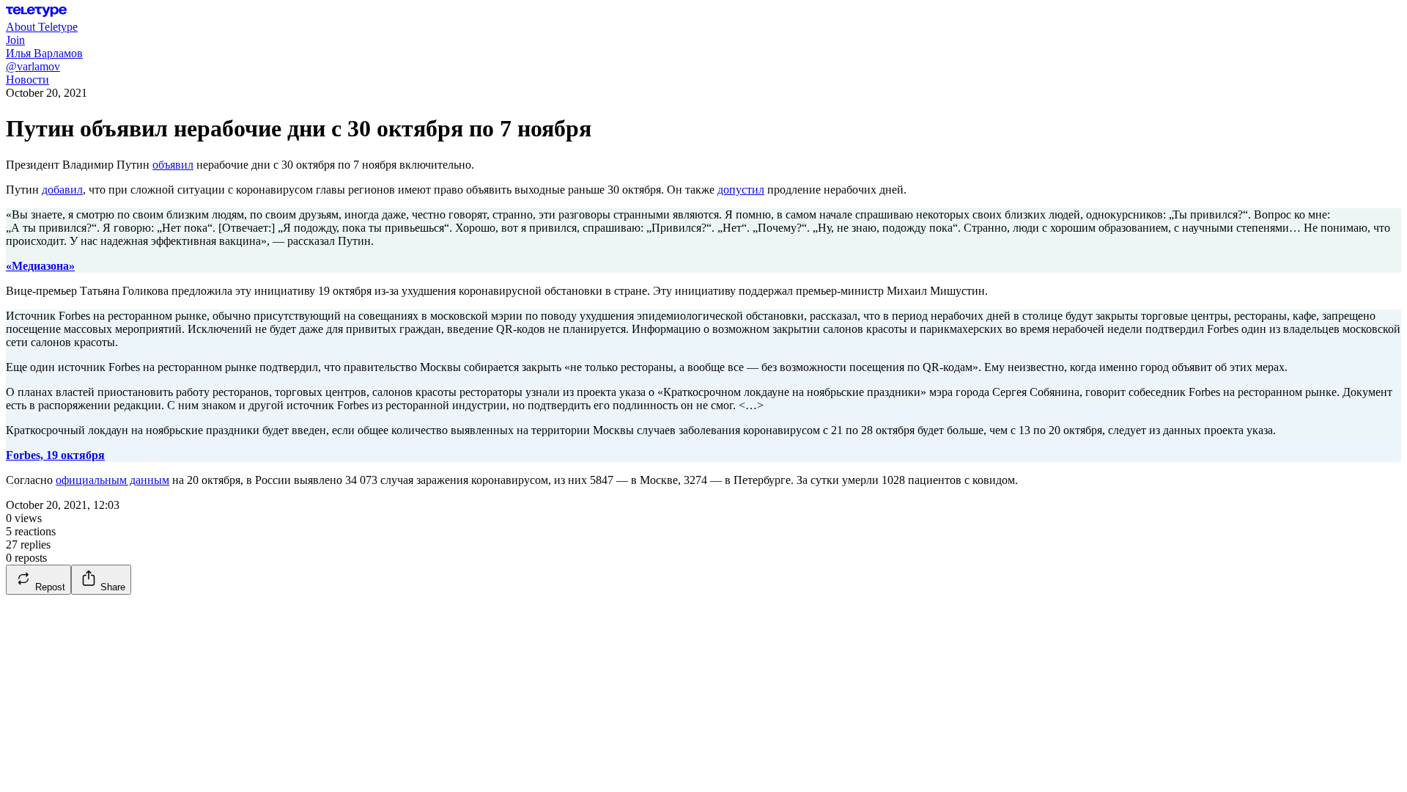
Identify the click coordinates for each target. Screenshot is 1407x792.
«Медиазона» (40, 266)
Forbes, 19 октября (55, 455)
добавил (62, 189)
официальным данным (112, 480)
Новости (27, 79)
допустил (740, 189)
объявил (172, 164)
